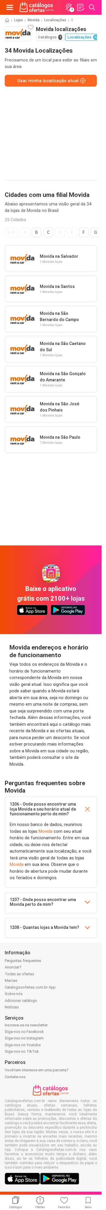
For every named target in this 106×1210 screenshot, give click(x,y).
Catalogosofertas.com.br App (30, 987)
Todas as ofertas (19, 974)
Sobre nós (14, 994)
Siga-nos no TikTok (22, 1051)
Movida (33, 20)
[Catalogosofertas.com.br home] (36, 7)
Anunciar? (13, 967)
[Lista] (80, 7)
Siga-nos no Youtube (23, 1045)
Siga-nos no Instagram (24, 1038)
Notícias (12, 1007)
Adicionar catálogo (21, 1000)
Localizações (55, 20)
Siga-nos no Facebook (24, 1031)
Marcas (11, 980)
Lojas (18, 20)
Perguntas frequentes (23, 960)
